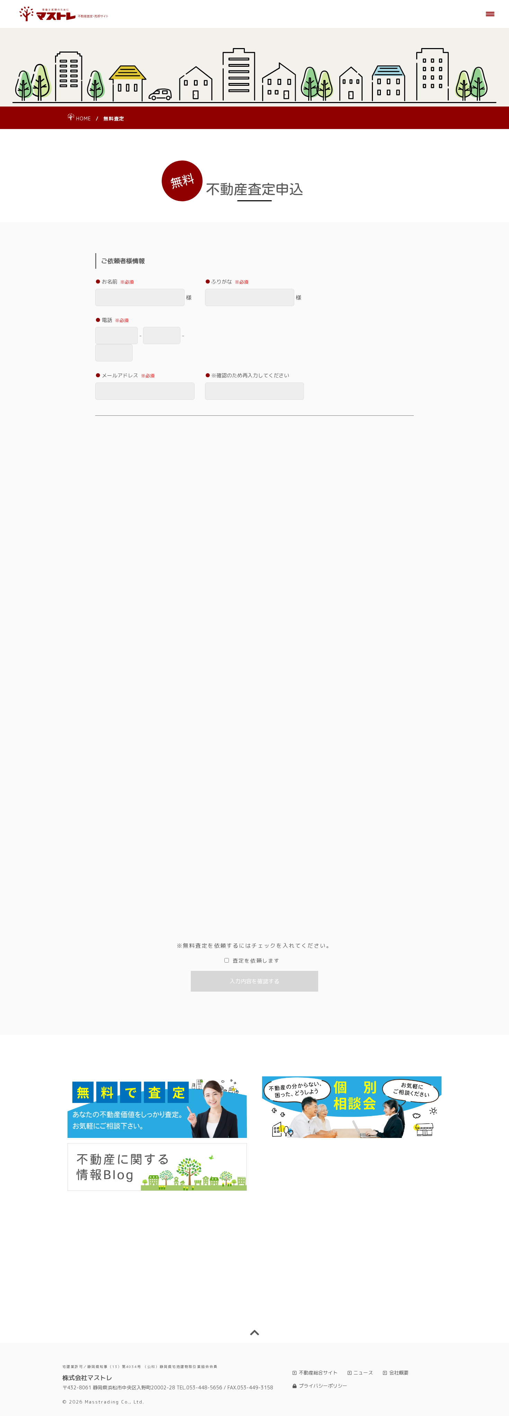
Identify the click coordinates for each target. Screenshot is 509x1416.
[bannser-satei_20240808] (157, 1107)
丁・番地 (331, 534)
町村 (224, 534)
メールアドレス (128, 375)
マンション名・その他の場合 (245, 572)
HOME (83, 118)
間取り (109, 769)
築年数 (191, 807)
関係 (115, 872)
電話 (115, 320)
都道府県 (123, 482)
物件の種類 (115, 572)
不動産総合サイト (318, 1372)
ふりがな (229, 281)
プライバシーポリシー (323, 1385)
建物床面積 (224, 663)
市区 (115, 534)
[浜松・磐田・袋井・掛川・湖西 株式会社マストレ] (63, 14)
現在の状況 (123, 701)
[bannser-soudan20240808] (351, 1107)
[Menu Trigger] (490, 13)
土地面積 (112, 663)
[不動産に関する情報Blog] (157, 1167)
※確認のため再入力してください (250, 375)
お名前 (118, 281)
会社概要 (399, 1372)
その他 (109, 730)
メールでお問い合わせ (351, 1305)
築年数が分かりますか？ (130, 807)
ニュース (363, 1372)
